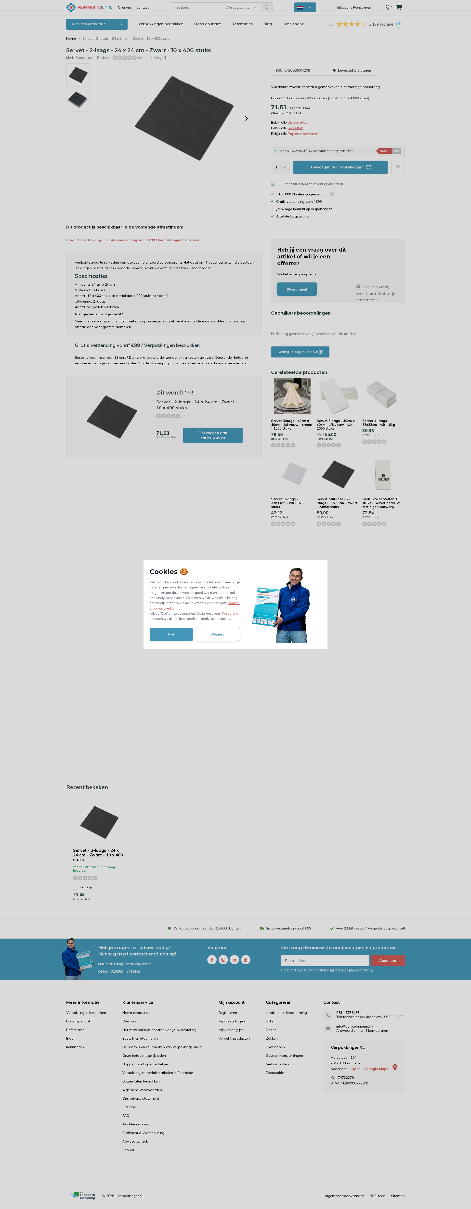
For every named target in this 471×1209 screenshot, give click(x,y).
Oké (171, 634)
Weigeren (229, 613)
